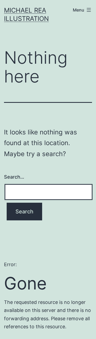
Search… (14, 177)
